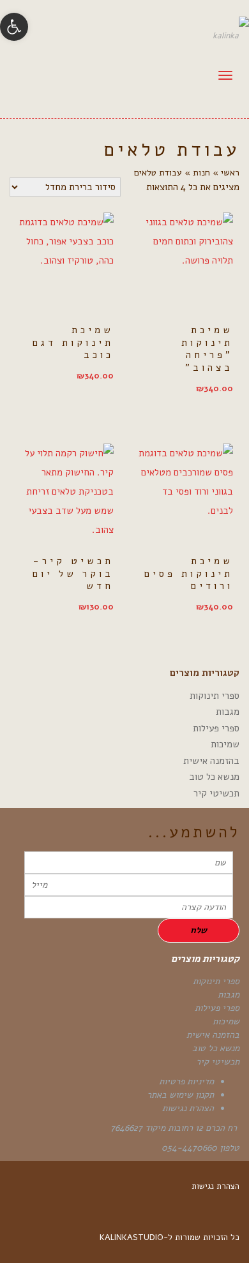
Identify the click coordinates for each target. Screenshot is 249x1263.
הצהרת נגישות (188, 1108)
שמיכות (225, 744)
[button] (14, 27)
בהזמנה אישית (211, 760)
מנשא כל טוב (214, 776)
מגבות (227, 711)
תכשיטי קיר (216, 793)
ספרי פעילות (216, 728)
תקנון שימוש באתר (180, 1095)
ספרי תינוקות (214, 695)
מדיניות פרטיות (186, 1081)
